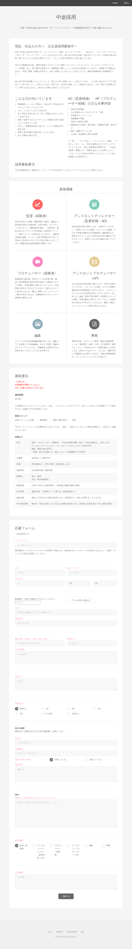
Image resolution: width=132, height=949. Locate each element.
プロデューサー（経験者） (58, 850)
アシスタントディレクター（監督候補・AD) (41, 851)
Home (50, 932)
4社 (21, 714)
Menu (126, 3)
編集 (91, 845)
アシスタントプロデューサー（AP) (75, 850)
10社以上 (76, 714)
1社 (47, 709)
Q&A (82, 932)
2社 (73, 709)
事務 (108, 845)
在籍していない (95, 760)
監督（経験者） (23, 847)
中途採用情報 (72, 932)
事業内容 (59, 932)
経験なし (23, 709)
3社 (99, 709)
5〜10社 (49, 714)
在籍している (60, 760)
